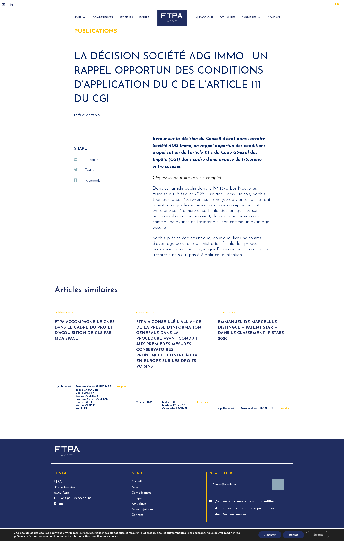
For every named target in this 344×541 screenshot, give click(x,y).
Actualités (139, 504)
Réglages (317, 535)
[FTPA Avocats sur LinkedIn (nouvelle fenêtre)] (55, 504)
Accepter (270, 535)
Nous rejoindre (142, 509)
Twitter (90, 170)
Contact (137, 515)
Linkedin (91, 160)
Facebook (92, 181)
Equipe (137, 498)
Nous (135, 487)
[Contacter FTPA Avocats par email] (61, 504)
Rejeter (293, 535)
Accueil (137, 481)
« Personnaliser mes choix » (100, 536)
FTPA (58, 481)
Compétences (141, 492)
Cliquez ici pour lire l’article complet (187, 178)
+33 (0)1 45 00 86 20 (76, 498)
